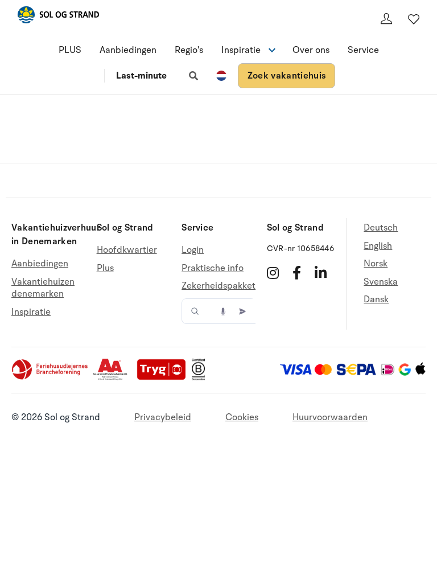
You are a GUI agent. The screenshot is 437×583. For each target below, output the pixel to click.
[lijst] (414, 19)
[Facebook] (296, 273)
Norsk (375, 263)
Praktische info (213, 268)
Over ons (310, 50)
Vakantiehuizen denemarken (43, 288)
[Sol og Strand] (58, 17)
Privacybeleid (162, 417)
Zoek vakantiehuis (286, 75)
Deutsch (381, 228)
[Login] (386, 19)
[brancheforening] (50, 377)
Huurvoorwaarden (330, 417)
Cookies (241, 417)
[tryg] (164, 377)
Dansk (376, 299)
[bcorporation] (201, 377)
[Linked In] (321, 273)
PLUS (70, 50)
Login (193, 250)
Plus (105, 268)
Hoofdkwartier (127, 250)
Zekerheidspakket (218, 286)
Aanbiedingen (128, 50)
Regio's (189, 50)
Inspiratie (31, 312)
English (378, 246)
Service (363, 50)
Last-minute (141, 75)
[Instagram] (273, 273)
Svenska (381, 282)
